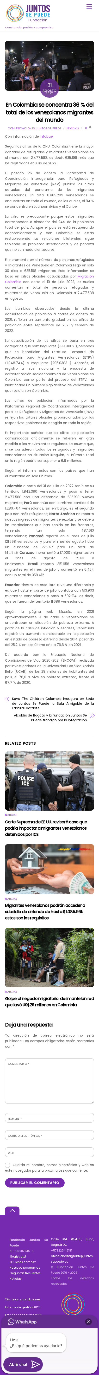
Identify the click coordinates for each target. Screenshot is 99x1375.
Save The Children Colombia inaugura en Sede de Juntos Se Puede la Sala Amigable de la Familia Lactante (53, 703)
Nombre (15, 1119)
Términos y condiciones (22, 1299)
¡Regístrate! (18, 1256)
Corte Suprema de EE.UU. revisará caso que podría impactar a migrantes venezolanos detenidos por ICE (46, 828)
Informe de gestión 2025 (23, 1307)
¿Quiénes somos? (23, 1262)
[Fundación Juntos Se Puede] (29, 21)
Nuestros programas (25, 1267)
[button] (88, 1321)
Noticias (73, 128)
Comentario (18, 1064)
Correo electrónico (25, 1136)
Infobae (46, 136)
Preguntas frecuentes (25, 1273)
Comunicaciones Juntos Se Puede (34, 128)
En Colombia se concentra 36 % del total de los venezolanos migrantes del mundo (49, 112)
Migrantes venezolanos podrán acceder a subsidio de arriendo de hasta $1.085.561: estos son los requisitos (45, 912)
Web (11, 1153)
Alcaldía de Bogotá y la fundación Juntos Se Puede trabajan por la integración (50, 718)
